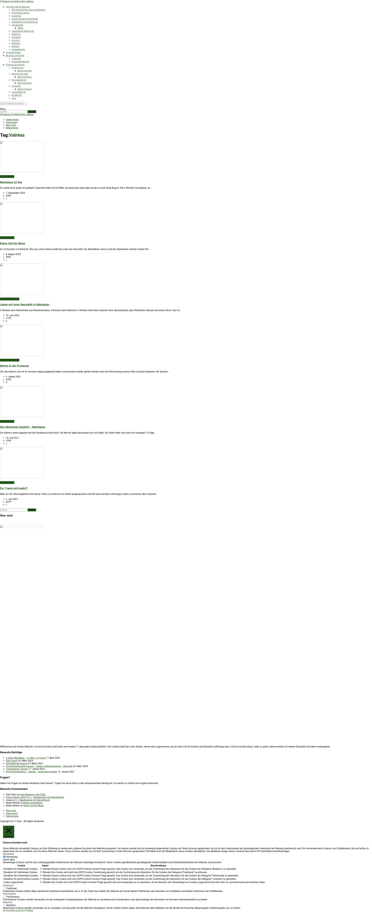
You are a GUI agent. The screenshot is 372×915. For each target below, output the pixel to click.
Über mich (11, 125)
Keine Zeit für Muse (12, 243)
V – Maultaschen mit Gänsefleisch (46, 797)
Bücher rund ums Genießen (28, 9)
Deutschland (20, 73)
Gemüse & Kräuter (23, 31)
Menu (3, 108)
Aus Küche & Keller (18, 6)
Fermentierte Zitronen (17, 769)
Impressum (11, 122)
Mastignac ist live (11, 182)
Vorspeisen (18, 49)
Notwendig (11, 856)
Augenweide (13, 52)
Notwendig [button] (8, 854)
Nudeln (16, 37)
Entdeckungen (15, 64)
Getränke (17, 24)
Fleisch (16, 15)
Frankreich (19, 79)
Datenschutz (12, 119)
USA (14, 98)
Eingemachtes (20, 12)
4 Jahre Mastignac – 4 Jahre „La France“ (26, 758)
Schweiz (17, 95)
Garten (16, 58)
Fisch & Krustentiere (25, 18)
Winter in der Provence (14, 365)
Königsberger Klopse (16, 763)
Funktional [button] (8, 885)
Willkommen (12, 128)
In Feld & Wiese (15, 55)
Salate (16, 40)
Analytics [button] (7, 902)
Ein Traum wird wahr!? (13, 488)
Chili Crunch (12, 760)
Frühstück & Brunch (25, 21)
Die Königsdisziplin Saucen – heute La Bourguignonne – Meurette (39, 766)
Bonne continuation (32, 802)
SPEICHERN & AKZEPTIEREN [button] (18, 910)
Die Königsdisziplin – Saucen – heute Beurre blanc (31, 771)
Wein (20, 27)
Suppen (16, 43)
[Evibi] (16, 1)
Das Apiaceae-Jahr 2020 (32, 794)
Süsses (15, 46)
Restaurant (24, 70)
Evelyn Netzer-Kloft (16, 797)
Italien (16, 85)
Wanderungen (20, 61)
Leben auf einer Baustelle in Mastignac (24, 304)
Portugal (18, 67)
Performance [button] (9, 893)
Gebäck (16, 34)
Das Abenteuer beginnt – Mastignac (22, 427)
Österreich (19, 92)
